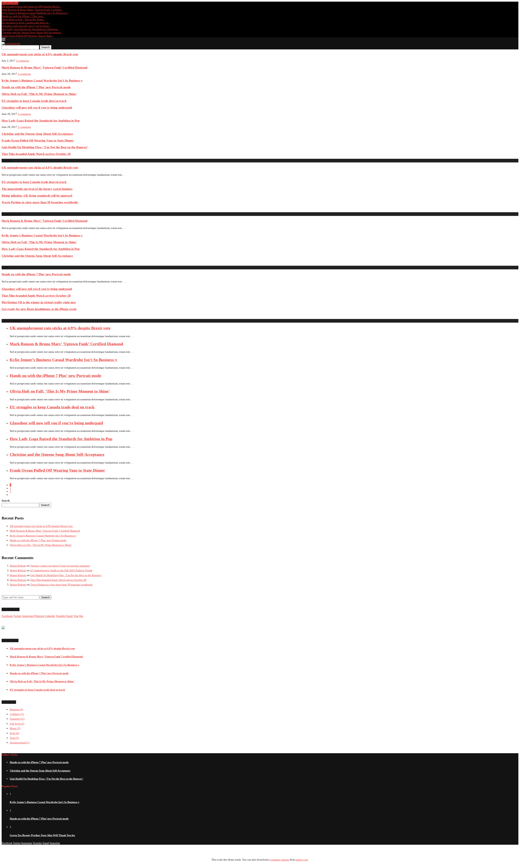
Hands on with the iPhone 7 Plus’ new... (23, 16)
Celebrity (17, 714)
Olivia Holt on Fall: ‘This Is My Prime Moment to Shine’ (39, 94)
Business (16, 709)
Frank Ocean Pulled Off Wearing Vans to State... (28, 35)
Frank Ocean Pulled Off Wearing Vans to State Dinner (38, 140)
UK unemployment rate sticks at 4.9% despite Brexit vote (40, 54)
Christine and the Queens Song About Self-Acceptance (31, 32)
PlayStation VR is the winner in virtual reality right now (39, 302)
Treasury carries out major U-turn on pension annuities (60, 565)
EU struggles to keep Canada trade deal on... (26, 22)
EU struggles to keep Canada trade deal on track (34, 100)
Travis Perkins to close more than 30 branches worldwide (40, 202)
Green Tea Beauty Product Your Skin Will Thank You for (42, 835)
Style (14, 733)
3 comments (22, 60)
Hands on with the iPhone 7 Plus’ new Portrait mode (36, 87)
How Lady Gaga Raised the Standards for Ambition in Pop (41, 120)
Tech (14, 737)
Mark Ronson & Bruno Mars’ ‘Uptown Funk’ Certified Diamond (44, 67)
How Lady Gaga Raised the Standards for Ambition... (30, 29)
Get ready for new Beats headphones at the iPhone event (39, 309)
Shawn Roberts (18, 565)
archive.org (302, 859)
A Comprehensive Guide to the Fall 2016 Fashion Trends (61, 570)
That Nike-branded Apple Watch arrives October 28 (36, 154)
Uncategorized (19, 742)
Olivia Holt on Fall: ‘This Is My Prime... (23, 19)
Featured (17, 718)
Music (15, 728)
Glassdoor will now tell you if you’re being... (26, 25)
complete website (279, 859)
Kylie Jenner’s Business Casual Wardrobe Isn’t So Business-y (35, 12)
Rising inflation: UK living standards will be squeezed (37, 195)
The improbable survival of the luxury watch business (37, 188)
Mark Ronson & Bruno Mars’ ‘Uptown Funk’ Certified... (32, 9)
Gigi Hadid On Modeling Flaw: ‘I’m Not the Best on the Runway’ (45, 147)
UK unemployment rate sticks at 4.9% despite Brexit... (31, 6)
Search (45, 47)
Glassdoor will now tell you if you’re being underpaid (37, 107)
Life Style (17, 723)
